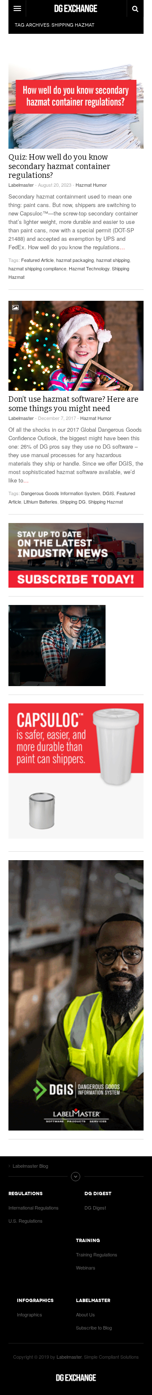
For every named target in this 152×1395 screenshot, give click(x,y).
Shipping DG (73, 501)
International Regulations (33, 1207)
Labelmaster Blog (76, 1377)
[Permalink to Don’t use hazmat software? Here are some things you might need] (76, 346)
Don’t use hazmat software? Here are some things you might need (73, 404)
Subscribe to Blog (94, 1327)
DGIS (108, 493)
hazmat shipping (113, 259)
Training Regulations (96, 1254)
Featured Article (37, 259)
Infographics (29, 1314)
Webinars (85, 1267)
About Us (85, 1314)
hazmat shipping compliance (37, 268)
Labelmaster (21, 184)
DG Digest (95, 1207)
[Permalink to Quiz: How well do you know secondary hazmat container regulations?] (76, 97)
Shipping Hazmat (105, 501)
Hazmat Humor (91, 184)
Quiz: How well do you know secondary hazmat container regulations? (59, 166)
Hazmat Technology (89, 268)
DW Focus (76, 8)
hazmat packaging (75, 259)
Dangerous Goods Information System (60, 493)
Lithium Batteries (40, 501)
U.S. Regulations (25, 1220)
